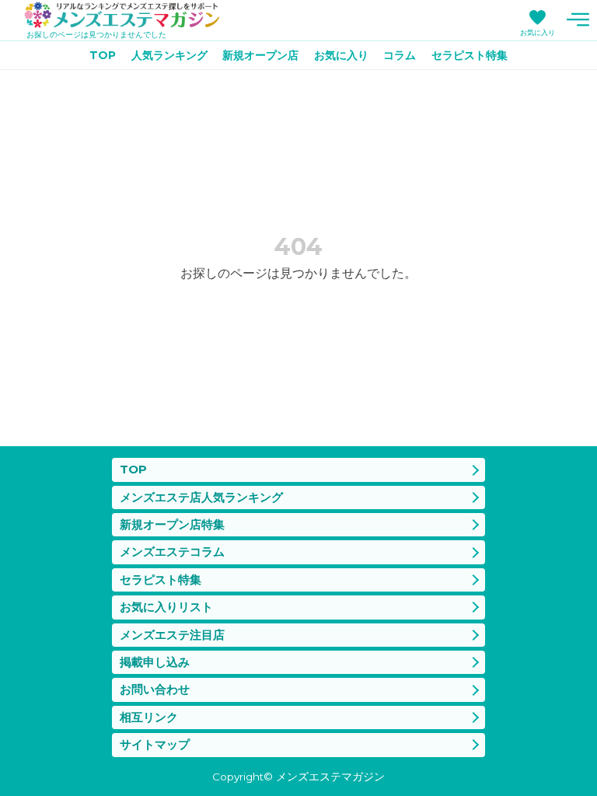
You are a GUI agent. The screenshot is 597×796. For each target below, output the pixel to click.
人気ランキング (169, 55)
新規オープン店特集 (172, 524)
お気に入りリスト (166, 606)
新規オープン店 (260, 55)
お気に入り (537, 32)
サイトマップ (155, 744)
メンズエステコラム (172, 551)
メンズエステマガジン (122, 15)
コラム (399, 55)
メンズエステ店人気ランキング (201, 497)
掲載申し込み (155, 662)
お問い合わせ (155, 689)
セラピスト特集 (469, 55)
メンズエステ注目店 (172, 634)
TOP (102, 55)
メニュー (577, 19)
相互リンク (149, 717)
